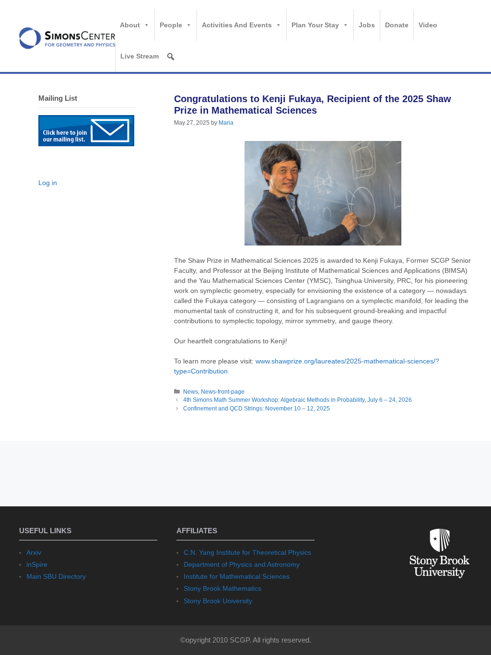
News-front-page (223, 391)
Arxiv (33, 552)
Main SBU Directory (56, 576)
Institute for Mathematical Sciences (237, 576)
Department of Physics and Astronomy (242, 564)
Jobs (367, 25)
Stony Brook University (218, 601)
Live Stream (139, 56)
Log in (47, 183)
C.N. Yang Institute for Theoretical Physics (247, 552)
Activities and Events (237, 25)
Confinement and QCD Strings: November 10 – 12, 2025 (256, 408)
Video (428, 25)
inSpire (36, 564)
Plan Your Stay (315, 25)
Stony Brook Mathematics (222, 588)
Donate (397, 25)
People (171, 25)
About (130, 25)
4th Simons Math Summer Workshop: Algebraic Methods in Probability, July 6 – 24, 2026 (297, 400)
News (190, 391)
